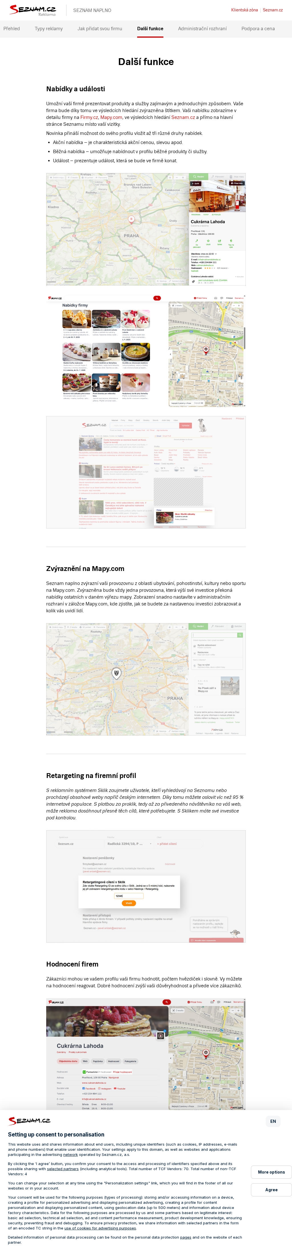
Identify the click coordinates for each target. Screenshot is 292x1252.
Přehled (11, 28)
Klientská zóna (244, 10)
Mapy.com (111, 117)
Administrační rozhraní (202, 28)
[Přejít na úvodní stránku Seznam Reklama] (32, 14)
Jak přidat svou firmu (100, 28)
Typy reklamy (49, 28)
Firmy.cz (89, 117)
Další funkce (150, 28)
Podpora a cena (258, 28)
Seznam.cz (273, 10)
